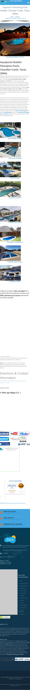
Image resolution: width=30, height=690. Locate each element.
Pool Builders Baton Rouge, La (15, 262)
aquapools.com (14, 628)
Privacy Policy (18, 679)
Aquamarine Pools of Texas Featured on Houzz (11, 449)
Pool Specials (23, 588)
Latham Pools (8, 644)
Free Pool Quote (24, 583)
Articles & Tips (23, 607)
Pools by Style (23, 590)
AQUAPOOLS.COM (23, 653)
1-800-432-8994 (10, 557)
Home (11, 16)
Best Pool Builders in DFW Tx (15, 138)
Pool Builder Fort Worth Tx (15, 197)
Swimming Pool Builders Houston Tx (15, 57)
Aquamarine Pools (4, 628)
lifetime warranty (20, 647)
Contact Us (5, 553)
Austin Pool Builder (15, 178)
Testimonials (23, 593)
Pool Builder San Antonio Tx (15, 222)
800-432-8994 (20, 291)
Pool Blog (22, 595)
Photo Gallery (23, 605)
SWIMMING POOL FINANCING (13, 524)
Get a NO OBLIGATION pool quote (12, 513)
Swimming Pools (24, 586)
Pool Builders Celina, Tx (15, 281)
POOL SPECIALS (9, 518)
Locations (17, 16)
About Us (22, 600)
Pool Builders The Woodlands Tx (15, 242)
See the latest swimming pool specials (12, 519)
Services (22, 603)
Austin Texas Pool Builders (15, 158)
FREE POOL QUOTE (10, 511)
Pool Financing (23, 598)
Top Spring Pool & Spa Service (17, 503)
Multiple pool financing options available (13, 525)
